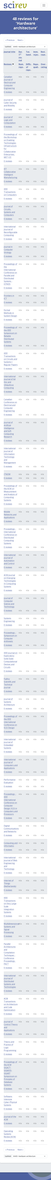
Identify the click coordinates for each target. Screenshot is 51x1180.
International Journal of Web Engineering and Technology (10, 863)
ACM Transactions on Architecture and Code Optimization (11, 1004)
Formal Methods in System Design (10, 313)
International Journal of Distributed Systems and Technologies (10, 981)
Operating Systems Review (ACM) (10, 1134)
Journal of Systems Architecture (9, 702)
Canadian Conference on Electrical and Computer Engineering (10, 405)
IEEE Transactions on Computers (10, 192)
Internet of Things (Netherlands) (10, 883)
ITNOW (7, 474)
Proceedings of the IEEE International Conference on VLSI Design (10, 722)
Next (20, 40)
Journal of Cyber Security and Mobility (10, 102)
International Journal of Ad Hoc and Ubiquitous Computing (10, 382)
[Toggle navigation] (44, 5)
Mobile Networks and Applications (10, 514)
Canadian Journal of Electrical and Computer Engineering (9, 82)
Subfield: (8, 46)
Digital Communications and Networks (11, 828)
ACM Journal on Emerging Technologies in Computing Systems (10, 581)
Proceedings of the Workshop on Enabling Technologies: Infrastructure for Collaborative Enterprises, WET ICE (10, 146)
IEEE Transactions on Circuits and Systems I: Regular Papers (11, 359)
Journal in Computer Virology (8, 249)
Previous (10, 40)
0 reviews (8, 92)
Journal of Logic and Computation (10, 120)
